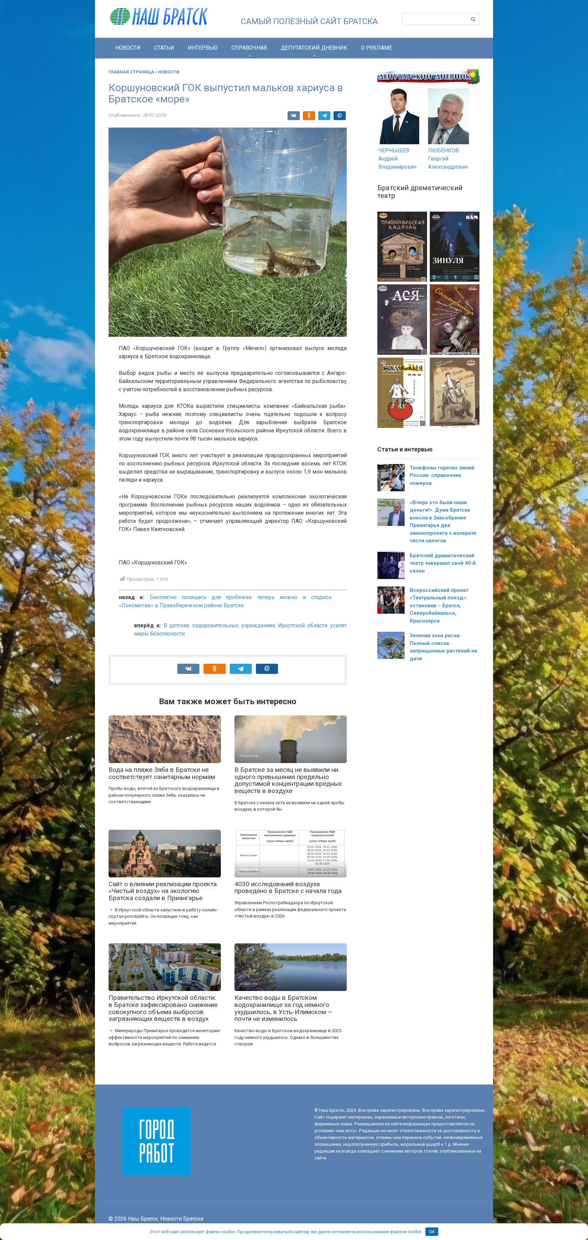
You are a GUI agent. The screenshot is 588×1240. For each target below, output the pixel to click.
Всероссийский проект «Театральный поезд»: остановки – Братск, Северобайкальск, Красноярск (439, 605)
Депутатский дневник (314, 48)
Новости (128, 48)
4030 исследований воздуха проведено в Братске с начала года (288, 887)
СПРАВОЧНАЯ (249, 48)
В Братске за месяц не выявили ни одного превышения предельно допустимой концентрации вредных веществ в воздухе (288, 780)
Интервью (203, 48)
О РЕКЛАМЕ (376, 48)
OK (432, 1231)
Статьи (164, 48)
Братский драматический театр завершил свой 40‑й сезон (443, 563)
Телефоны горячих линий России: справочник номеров (442, 475)
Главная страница (131, 72)
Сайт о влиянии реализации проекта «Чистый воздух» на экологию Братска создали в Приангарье (163, 891)
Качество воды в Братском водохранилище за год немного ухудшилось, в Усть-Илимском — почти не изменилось (283, 1008)
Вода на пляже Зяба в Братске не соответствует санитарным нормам (162, 773)
